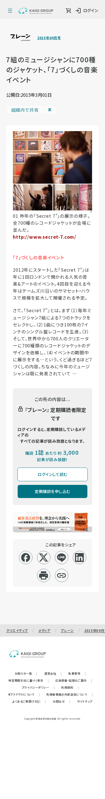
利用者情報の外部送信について (69, 694)
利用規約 (70, 687)
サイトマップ (85, 701)
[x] (43, 557)
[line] (61, 557)
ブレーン (67, 630)
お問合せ (61, 701)
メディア (44, 630)
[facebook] (25, 557)
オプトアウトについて (24, 694)
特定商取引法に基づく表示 (28, 680)
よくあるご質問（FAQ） (29, 701)
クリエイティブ (17, 630)
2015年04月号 (49, 37)
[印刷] (43, 575)
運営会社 (53, 673)
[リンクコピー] (61, 575)
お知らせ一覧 (26, 673)
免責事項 (77, 673)
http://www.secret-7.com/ (44, 237)
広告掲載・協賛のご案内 (73, 680)
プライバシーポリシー (38, 687)
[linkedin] (79, 557)
